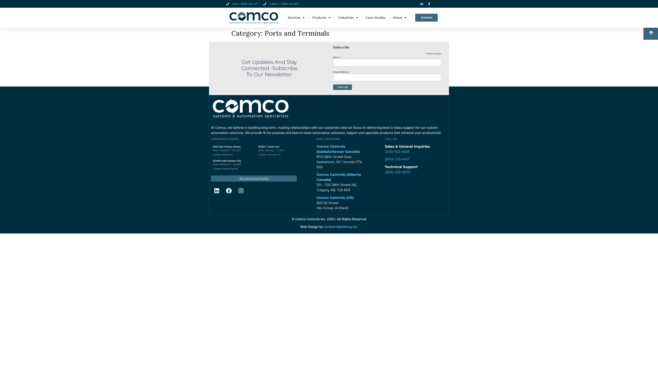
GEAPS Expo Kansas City (227, 160)
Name (337, 57)
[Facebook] (228, 190)
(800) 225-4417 (397, 159)
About (397, 18)
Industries (346, 18)
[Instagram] (241, 190)
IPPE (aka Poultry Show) (227, 146)
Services (294, 18)
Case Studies (376, 18)
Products (319, 18)
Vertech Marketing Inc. (341, 227)
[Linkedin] (216, 190)
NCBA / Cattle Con (268, 146)
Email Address (342, 71)
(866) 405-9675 (397, 172)
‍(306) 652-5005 (397, 152)
